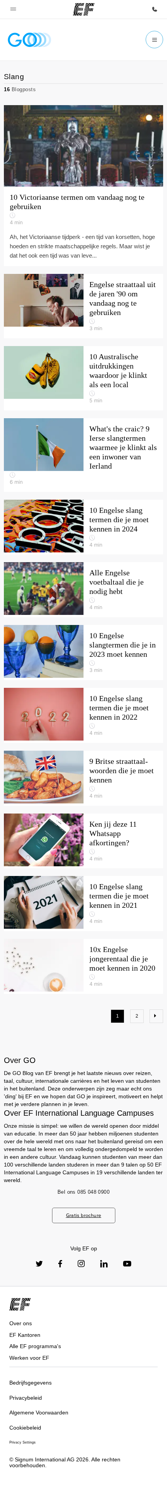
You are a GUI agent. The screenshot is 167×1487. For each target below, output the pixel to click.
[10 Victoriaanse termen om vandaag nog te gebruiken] (83, 146)
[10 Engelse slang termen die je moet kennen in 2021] (83, 903)
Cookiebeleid (25, 1428)
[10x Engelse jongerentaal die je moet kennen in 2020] (83, 966)
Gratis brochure (83, 1215)
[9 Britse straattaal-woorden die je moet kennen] (83, 778)
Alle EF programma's (35, 1346)
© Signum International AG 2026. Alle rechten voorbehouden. (64, 1462)
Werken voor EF (29, 1358)
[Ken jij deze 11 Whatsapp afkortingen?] (83, 841)
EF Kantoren (24, 1335)
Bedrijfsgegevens (30, 1383)
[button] (13, 9)
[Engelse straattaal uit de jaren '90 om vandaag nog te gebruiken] (83, 306)
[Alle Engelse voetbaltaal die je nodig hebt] (83, 589)
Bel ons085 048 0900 (83, 1192)
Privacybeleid (25, 1398)
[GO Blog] (29, 40)
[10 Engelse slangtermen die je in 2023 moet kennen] (83, 652)
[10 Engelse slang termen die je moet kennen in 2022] (83, 715)
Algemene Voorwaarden (38, 1412)
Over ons (20, 1323)
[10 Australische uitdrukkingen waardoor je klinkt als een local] (83, 378)
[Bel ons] (154, 9)
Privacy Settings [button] (22, 1442)
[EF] (83, 9)
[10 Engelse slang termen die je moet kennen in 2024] (83, 527)
